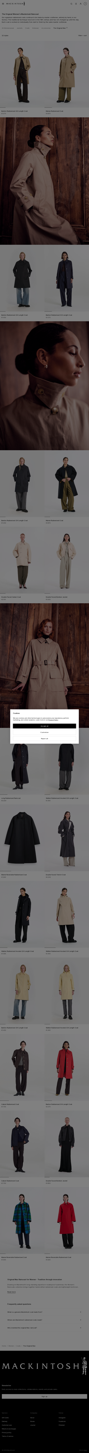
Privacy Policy (53, 720)
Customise (44, 732)
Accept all (44, 726)
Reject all (44, 738)
